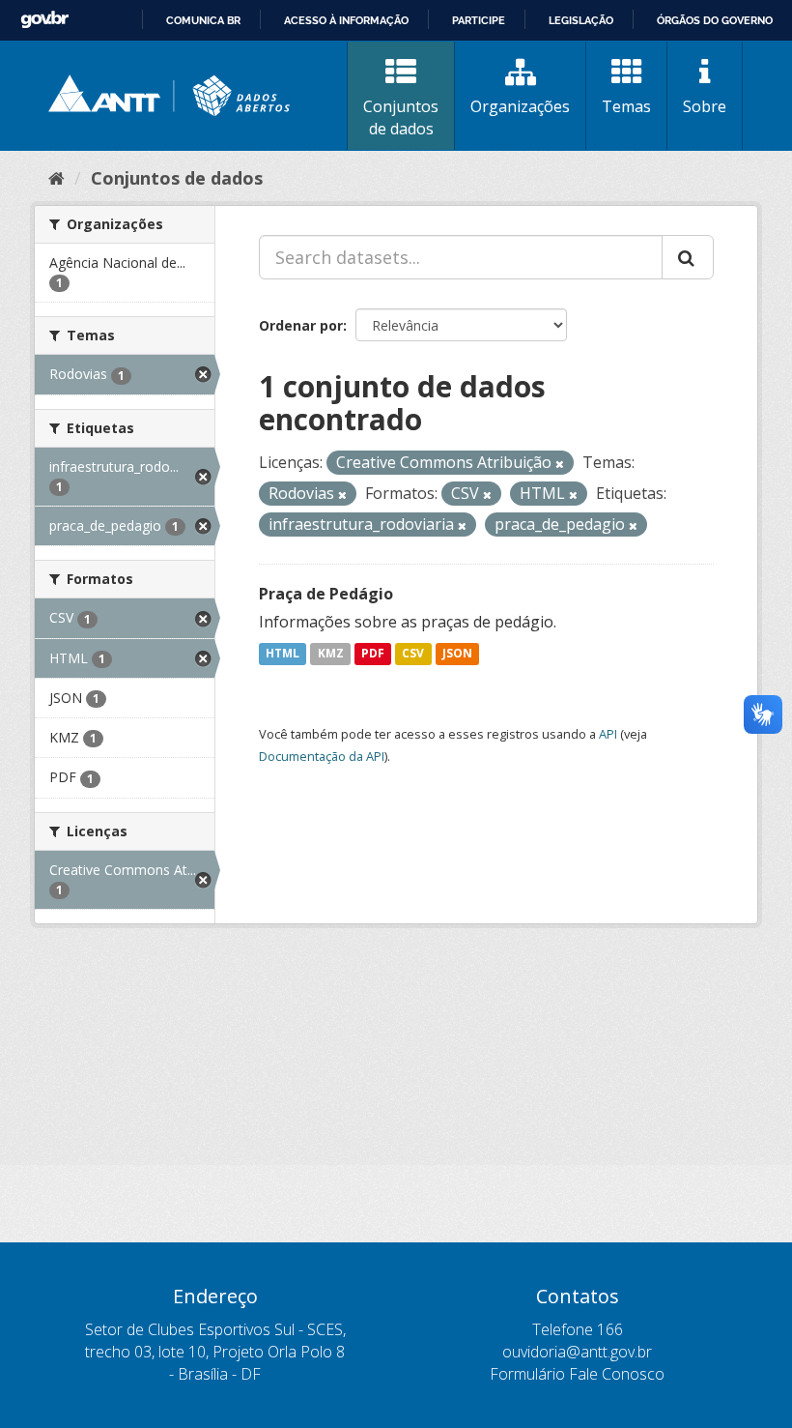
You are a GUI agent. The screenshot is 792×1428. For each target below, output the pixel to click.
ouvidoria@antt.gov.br (577, 1351)
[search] (688, 257)
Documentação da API (321, 756)
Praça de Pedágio (326, 593)
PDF (372, 654)
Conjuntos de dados (400, 117)
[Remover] (559, 463)
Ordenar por (301, 325)
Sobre (704, 106)
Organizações (520, 106)
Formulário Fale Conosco (577, 1373)
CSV (413, 654)
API (608, 734)
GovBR (44, 20)
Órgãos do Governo (715, 20)
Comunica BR (203, 20)
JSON (457, 654)
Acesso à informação (346, 20)
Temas (626, 106)
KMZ (331, 654)
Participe (478, 20)
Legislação (581, 20)
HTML (282, 654)
